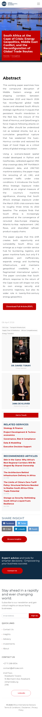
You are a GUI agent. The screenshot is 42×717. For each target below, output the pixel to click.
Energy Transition (8, 333)
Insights (6, 634)
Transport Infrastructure (17, 327)
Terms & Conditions (12, 708)
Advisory (7, 639)
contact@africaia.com (13, 668)
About (6, 649)
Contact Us (12, 571)
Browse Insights (14, 539)
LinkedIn (21, 693)
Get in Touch (21, 415)
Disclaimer (26, 708)
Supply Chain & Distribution (11, 330)
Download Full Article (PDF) (19, 306)
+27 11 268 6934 (10, 663)
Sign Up (34, 616)
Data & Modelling (12, 443)
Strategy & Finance (13, 428)
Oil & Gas (5, 327)
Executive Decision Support (17, 447)
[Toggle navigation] (38, 4)
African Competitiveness (29, 330)
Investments (9, 644)
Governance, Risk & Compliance (20, 439)
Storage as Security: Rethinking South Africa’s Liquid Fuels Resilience (19, 501)
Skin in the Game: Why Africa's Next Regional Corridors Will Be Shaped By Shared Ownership (19, 463)
